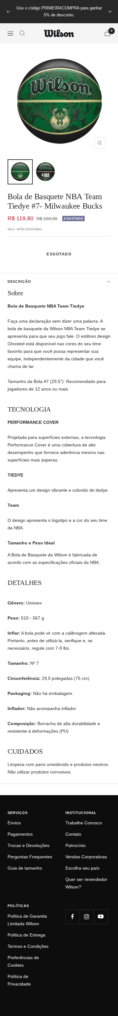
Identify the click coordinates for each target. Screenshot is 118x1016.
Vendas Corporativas (86, 856)
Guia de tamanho (25, 868)
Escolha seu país (82, 868)
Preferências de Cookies (23, 961)
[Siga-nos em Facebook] (72, 916)
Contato (73, 834)
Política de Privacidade (19, 980)
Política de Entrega (26, 934)
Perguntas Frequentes (30, 856)
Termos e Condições (28, 946)
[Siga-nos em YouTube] (101, 916)
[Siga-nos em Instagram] (87, 916)
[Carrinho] (107, 33)
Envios (14, 822)
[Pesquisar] (22, 33)
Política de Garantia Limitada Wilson (27, 920)
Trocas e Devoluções (28, 845)
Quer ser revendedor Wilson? (86, 883)
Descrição (19, 281)
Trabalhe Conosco (83, 822)
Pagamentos (20, 834)
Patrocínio (75, 845)
